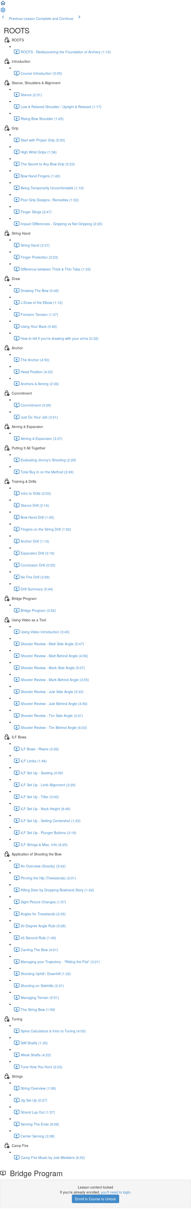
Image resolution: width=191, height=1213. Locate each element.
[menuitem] (3, 11)
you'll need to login (115, 1192)
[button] (3, 4)
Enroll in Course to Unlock (95, 1198)
